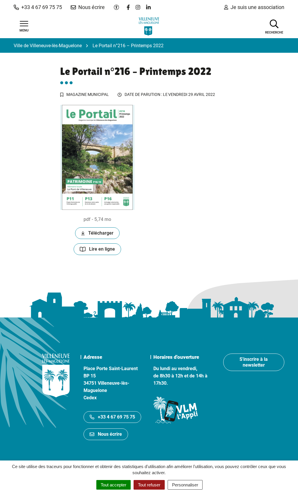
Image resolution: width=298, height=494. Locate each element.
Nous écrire (110, 434)
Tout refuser (149, 484)
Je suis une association (257, 7)
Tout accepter (113, 484)
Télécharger (100, 233)
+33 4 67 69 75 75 (116, 417)
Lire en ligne (102, 249)
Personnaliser (185, 484)
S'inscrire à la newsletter (254, 362)
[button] (37, 7)
